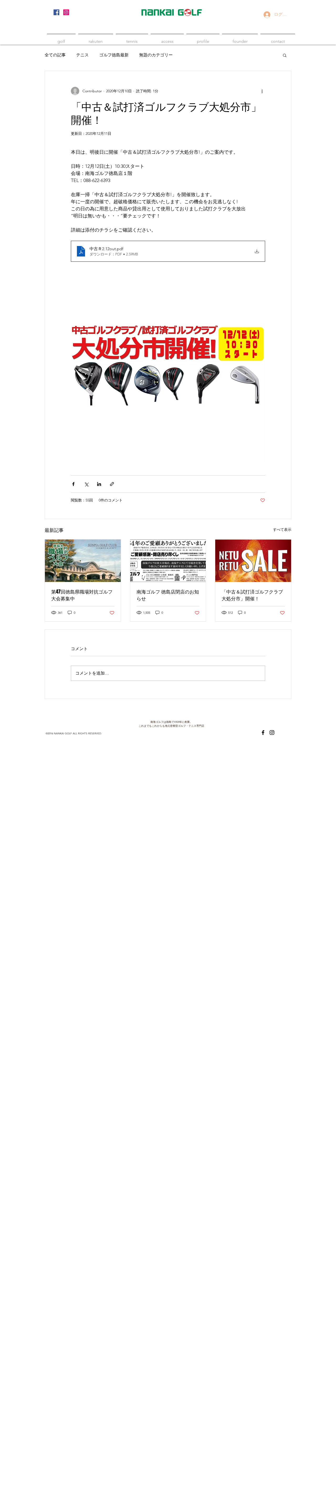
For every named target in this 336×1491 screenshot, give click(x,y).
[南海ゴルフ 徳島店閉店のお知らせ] (168, 560)
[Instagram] (66, 12)
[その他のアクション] (262, 91)
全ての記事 (55, 54)
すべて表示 (282, 529)
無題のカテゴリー (156, 54)
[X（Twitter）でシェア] (86, 484)
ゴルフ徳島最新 (114, 54)
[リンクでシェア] (111, 484)
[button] (284, 55)
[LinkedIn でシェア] (99, 484)
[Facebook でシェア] (73, 484)
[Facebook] (56, 12)
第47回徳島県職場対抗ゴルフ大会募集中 (82, 595)
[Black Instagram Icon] (272, 732)
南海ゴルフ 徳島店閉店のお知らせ (167, 595)
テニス (82, 54)
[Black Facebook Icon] (263, 732)
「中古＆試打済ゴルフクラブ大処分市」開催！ (252, 595)
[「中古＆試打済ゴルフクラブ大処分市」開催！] (253, 560)
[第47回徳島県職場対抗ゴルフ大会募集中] (83, 560)
